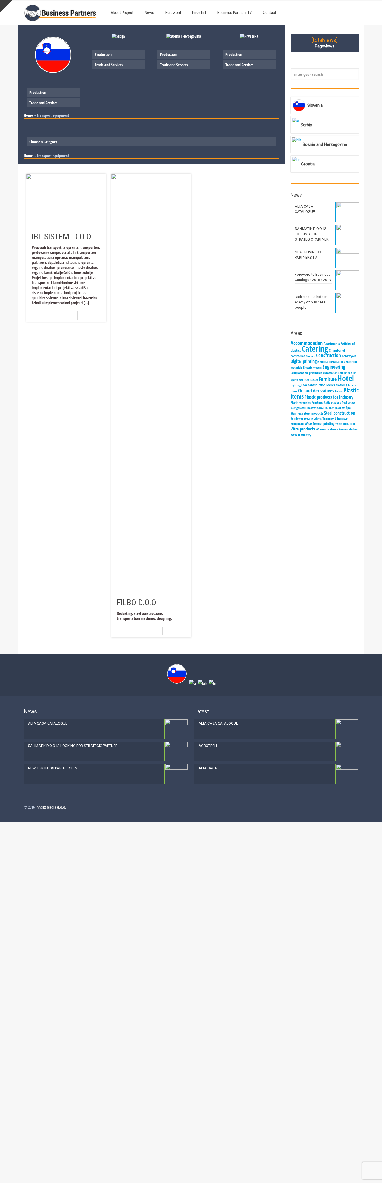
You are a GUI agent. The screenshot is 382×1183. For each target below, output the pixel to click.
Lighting (296, 385)
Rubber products (335, 408)
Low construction (313, 384)
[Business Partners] (60, 12)
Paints (339, 391)
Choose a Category (43, 141)
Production (37, 92)
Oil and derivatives (316, 390)
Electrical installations (331, 362)
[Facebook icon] (350, 807)
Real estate (348, 402)
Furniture (328, 379)
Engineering (333, 366)
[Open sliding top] (6, 6)
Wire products (303, 429)
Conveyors (349, 355)
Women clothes (348, 429)
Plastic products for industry (329, 397)
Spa (348, 407)
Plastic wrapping (301, 402)
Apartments (332, 343)
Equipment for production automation (314, 373)
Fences (314, 380)
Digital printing (304, 361)
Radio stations (332, 402)
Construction (328, 355)
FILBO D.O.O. (137, 602)
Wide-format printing (319, 423)
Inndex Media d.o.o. (51, 807)
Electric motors (312, 368)
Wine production (345, 424)
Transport (329, 418)
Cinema (310, 356)
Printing (317, 402)
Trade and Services (43, 102)
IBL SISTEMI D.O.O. (62, 236)
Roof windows (315, 408)
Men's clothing (336, 384)
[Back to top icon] (355, 1171)
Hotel (346, 378)
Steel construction (339, 413)
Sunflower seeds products (306, 418)
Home (28, 115)
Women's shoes (327, 429)
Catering (315, 348)
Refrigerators (298, 408)
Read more (93, 315)
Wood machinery (301, 435)
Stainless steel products (307, 413)
